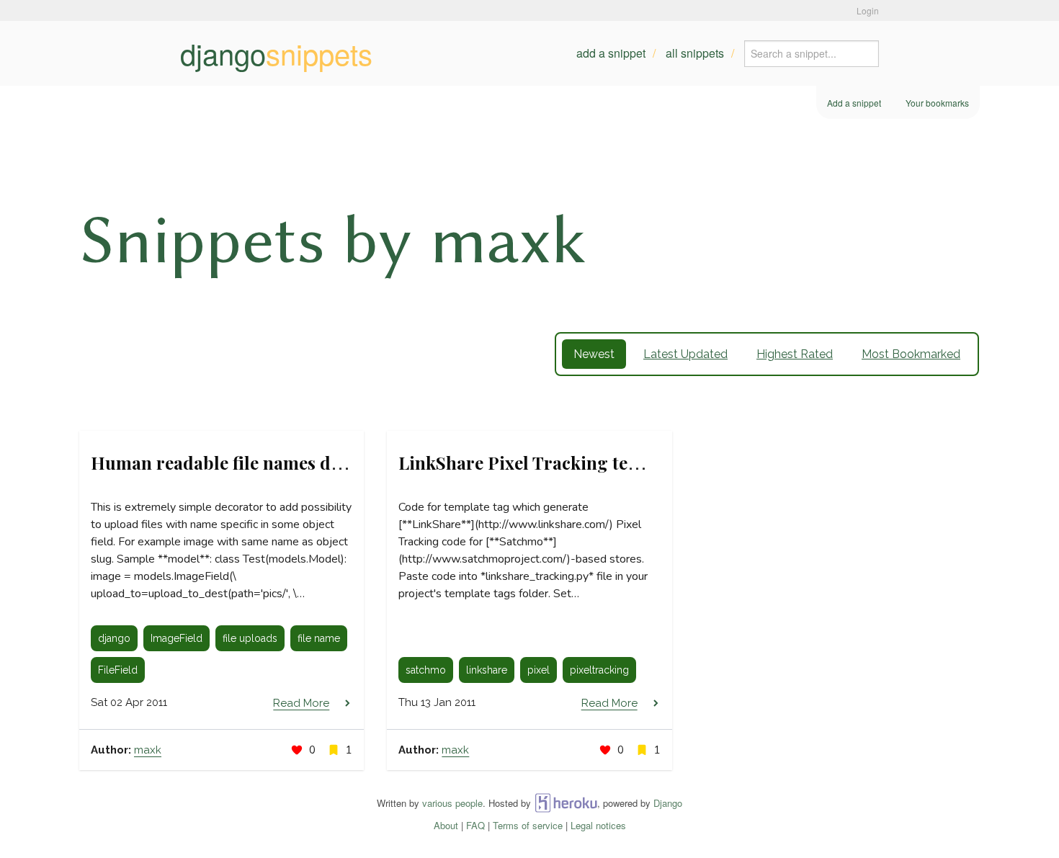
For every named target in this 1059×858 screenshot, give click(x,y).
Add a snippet (610, 53)
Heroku (566, 803)
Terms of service (528, 825)
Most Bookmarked (911, 354)
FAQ (475, 825)
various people (452, 803)
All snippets (695, 53)
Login (868, 10)
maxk (147, 749)
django (276, 53)
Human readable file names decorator (246, 462)
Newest (594, 354)
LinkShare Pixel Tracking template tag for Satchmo (608, 462)
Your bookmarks (937, 103)
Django (667, 803)
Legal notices (598, 825)
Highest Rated (794, 354)
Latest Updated (685, 354)
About (446, 825)
